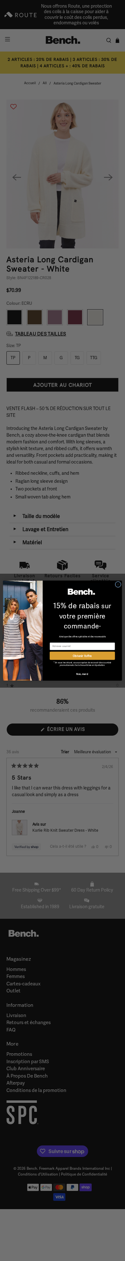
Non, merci (82, 673)
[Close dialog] (118, 584)
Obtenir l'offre (82, 656)
